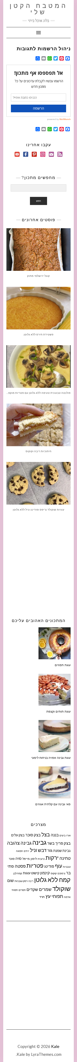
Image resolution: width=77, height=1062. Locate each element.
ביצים (62, 835)
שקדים (32, 889)
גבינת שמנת (62, 850)
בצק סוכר (33, 835)
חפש (38, 200)
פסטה (20, 866)
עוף (58, 866)
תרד (42, 897)
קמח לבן (17, 873)
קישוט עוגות (31, 873)
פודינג (49, 866)
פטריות (35, 865)
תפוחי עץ (54, 896)
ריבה (30, 881)
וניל (33, 850)
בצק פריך (63, 843)
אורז (68, 835)
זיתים (26, 851)
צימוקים (61, 873)
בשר (51, 843)
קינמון (45, 873)
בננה (55, 834)
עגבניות (67, 866)
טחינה (65, 858)
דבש (42, 850)
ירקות (52, 857)
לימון (34, 858)
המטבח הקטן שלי (39, 9)
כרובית (41, 858)
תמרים (22, 890)
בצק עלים (18, 835)
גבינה (39, 842)
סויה (18, 858)
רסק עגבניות (21, 881)
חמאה (19, 851)
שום (10, 880)
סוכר (12, 858)
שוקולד (61, 888)
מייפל (26, 858)
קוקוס (54, 873)
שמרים (45, 889)
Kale (55, 1046)
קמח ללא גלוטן (52, 879)
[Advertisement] (38, 563)
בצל (45, 834)
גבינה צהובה (19, 843)
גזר (49, 850)
